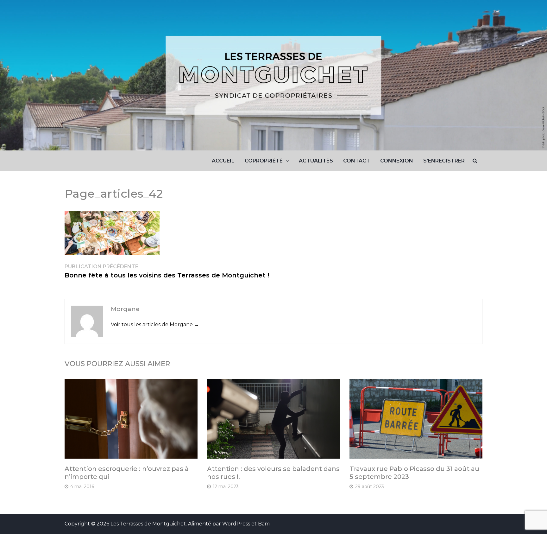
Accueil (223, 161)
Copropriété (264, 161)
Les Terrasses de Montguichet (148, 524)
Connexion (396, 161)
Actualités (316, 161)
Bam (264, 524)
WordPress (236, 524)
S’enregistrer (444, 161)
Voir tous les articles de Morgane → (155, 324)
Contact (356, 161)
